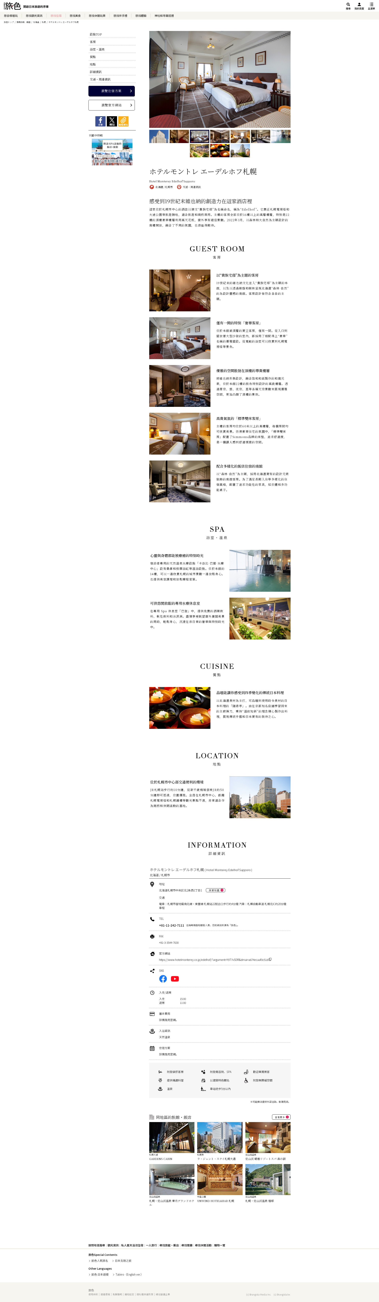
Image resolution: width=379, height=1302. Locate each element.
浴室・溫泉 (97, 49)
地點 (93, 64)
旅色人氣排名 (99, 1261)
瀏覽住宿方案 (111, 91)
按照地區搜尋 (96, 1245)
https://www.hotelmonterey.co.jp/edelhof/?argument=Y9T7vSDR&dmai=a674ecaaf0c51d (214, 960)
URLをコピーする (123, 121)
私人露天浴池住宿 (132, 1245)
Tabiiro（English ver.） (129, 1274)
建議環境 (105, 1294)
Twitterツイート (112, 121)
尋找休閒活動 (203, 1245)
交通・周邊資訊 (100, 79)
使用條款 (93, 1294)
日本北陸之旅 (123, 1261)
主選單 (371, 8)
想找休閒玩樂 (97, 16)
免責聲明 (117, 1294)
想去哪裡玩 (11, 16)
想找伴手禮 (120, 16)
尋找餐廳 (186, 1245)
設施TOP (96, 34)
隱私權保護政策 (145, 1294)
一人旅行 (151, 1245)
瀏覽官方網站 (111, 105)
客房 (93, 42)
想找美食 (75, 16)
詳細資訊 (96, 72)
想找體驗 (140, 16)
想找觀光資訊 (34, 16)
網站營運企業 (163, 1294)
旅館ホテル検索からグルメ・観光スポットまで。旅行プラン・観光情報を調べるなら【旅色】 (26, 7)
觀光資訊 (113, 1245)
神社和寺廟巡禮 (164, 16)
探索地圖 (214, 890)
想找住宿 (56, 16)
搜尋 (348, 8)
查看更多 (280, 1117)
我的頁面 (359, 8)
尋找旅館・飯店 (169, 1245)
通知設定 (129, 1294)
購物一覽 (219, 1245)
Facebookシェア (100, 121)
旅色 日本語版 (100, 1274)
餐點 (93, 57)
